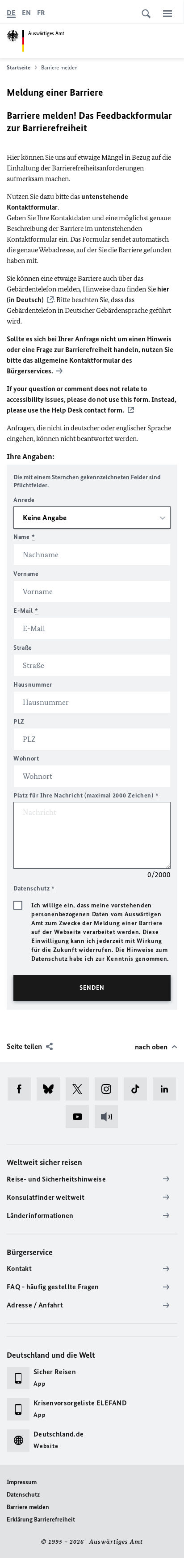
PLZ (19, 721)
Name (24, 537)
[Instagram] (109, 1089)
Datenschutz (23, 1494)
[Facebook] (22, 1089)
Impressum (22, 1482)
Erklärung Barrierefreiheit (41, 1519)
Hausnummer (32, 684)
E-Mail (25, 611)
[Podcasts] (109, 1116)
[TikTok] (138, 1089)
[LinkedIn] (167, 1089)
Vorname (26, 574)
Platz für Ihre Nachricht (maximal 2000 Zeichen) (86, 795)
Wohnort (26, 758)
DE (11, 12)
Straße (22, 648)
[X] (80, 1089)
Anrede (24, 500)
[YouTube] (80, 1116)
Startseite (18, 67)
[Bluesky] (51, 1089)
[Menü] (167, 13)
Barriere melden (28, 1507)
